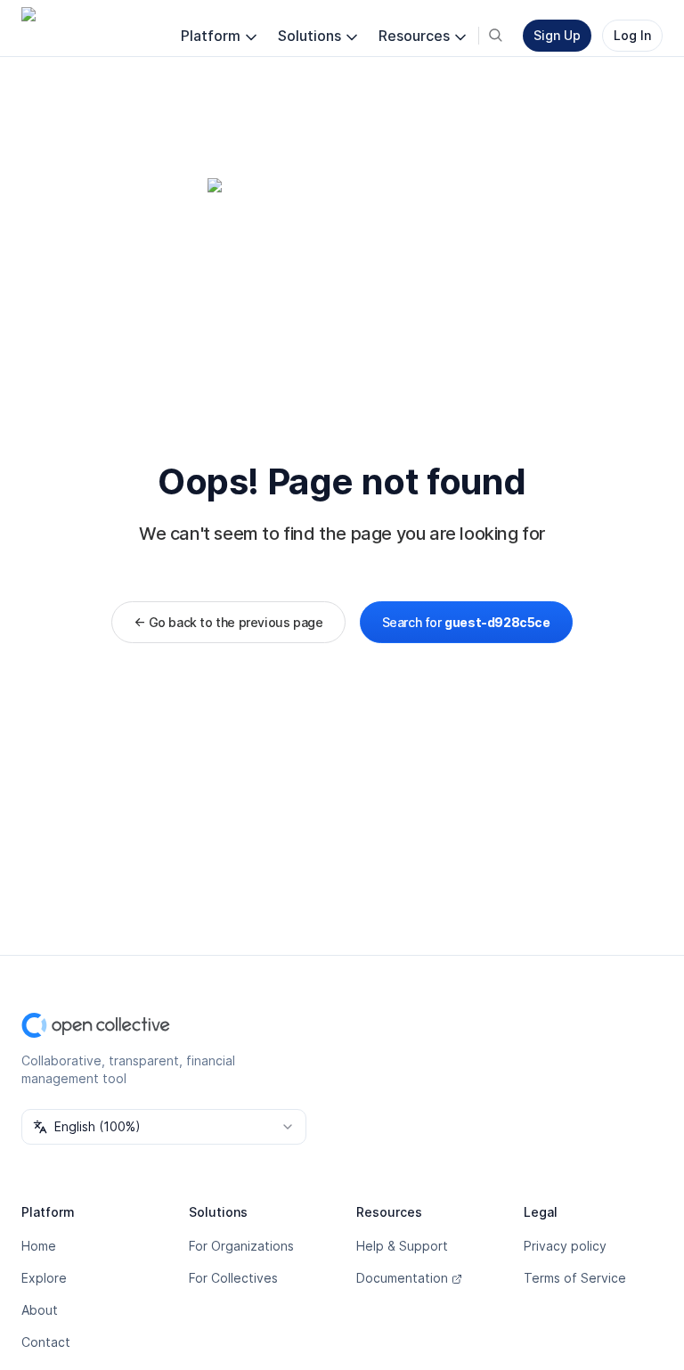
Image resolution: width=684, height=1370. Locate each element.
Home (38, 1245)
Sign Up (557, 35)
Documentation (402, 1277)
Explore (44, 1277)
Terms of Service (575, 1277)
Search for (466, 622)
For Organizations (241, 1245)
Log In (632, 35)
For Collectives (233, 1277)
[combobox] (163, 1127)
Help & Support (402, 1245)
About (39, 1309)
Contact (45, 1342)
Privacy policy (565, 1245)
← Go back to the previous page (228, 622)
